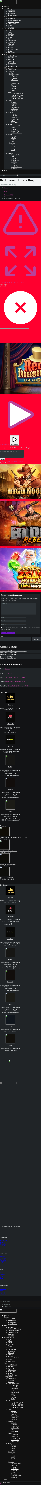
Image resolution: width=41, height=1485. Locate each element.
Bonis (5, 17)
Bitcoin (13, 86)
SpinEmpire (10, 724)
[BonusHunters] (8, 3)
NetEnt (13, 158)
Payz (12, 85)
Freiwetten (11, 27)
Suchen (2, 636)
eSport (2, 1276)
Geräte (10, 134)
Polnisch (14, 110)
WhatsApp (3, 1294)
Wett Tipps (11, 73)
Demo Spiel (3, 500)
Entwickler (11, 153)
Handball (10, 47)
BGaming (14, 165)
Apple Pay (14, 76)
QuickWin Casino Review (8, 658)
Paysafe (2, 1245)
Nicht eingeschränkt (17, 93)
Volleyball (11, 44)
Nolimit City (15, 160)
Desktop (13, 136)
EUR (13, 145)
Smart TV (14, 141)
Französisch (15, 107)
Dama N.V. (14, 127)
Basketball (11, 34)
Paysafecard (15, 83)
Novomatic (3, 1258)
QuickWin (10, 789)
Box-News (11, 64)
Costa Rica (14, 122)
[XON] (10, 1024)
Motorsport (11, 35)
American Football (13, 49)
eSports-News (12, 63)
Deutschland (15, 117)
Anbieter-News (12, 56)
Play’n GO (14, 156)
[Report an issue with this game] (20, 240)
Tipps (1, 1278)
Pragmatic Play (15, 155)
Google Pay (15, 78)
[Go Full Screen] (20, 281)
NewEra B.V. (15, 129)
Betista (10, 767)
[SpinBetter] (10, 743)
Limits (9, 92)
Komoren (14, 115)
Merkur (2, 1256)
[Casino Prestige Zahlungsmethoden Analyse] (5, 836)
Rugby (10, 51)
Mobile (13, 138)
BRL (12, 151)
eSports (10, 30)
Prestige (10, 705)
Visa (12, 81)
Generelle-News (12, 66)
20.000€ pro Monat (17, 98)
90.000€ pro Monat (17, 95)
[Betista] (10, 764)
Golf (9, 39)
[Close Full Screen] (20, 327)
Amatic (13, 163)
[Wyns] (10, 809)
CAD (13, 150)
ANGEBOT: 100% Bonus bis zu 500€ (12, 282)
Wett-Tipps (11, 59)
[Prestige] (10, 702)
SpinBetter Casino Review (8, 654)
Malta (13, 121)
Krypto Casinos (12, 15)
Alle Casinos (11, 10)
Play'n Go (3, 1260)
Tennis (10, 37)
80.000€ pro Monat (17, 97)
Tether (13, 90)
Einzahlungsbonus (13, 22)
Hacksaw (14, 162)
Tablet (13, 139)
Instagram (3, 1292)
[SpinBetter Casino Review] (5, 862)
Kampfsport (11, 42)
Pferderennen (12, 40)
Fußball (10, 32)
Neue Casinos (12, 13)
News (5, 54)
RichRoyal (10, 1045)
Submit (3, 459)
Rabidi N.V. (15, 131)
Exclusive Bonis (12, 69)
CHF (12, 148)
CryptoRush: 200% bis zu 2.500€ (15, 677)
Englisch (14, 104)
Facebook (3, 1289)
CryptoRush (8, 673)
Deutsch (13, 102)
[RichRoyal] (10, 1043)
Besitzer (10, 124)
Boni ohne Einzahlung (14, 20)
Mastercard (14, 80)
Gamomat (14, 168)
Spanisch (14, 105)
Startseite (6, 6)
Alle (1, 1273)
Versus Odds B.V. (16, 133)
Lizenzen (10, 112)
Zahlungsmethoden (13, 75)
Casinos (6, 8)
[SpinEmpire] (10, 721)
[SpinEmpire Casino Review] (5, 849)
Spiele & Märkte (9, 28)
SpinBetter (10, 746)
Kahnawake (15, 119)
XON (10, 1026)
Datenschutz (7, 1306)
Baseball (10, 46)
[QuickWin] (10, 786)
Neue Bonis (11, 18)
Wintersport (11, 52)
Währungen (11, 143)
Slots (5, 170)
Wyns (10, 811)
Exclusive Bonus (13, 23)
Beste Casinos (12, 11)
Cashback (11, 25)
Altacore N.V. (15, 126)
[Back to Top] (1, 1484)
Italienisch (14, 109)
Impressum (7, 1304)
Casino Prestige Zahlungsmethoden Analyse (13, 651)
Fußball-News (12, 61)
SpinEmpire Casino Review (8, 652)
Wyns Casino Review (6, 656)
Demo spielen (14, 444)
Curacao (13, 114)
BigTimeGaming (16, 167)
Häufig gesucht (8, 68)
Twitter (2, 1290)
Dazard (7, 669)
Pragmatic (3, 1262)
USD (13, 146)
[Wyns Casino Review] (5, 875)
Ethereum (14, 88)
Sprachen (10, 100)
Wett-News (11, 57)
